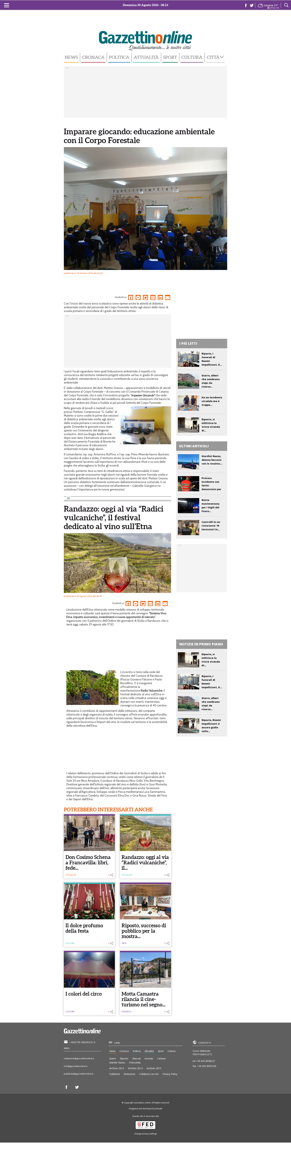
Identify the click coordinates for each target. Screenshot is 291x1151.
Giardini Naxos (117, 1062)
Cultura (191, 57)
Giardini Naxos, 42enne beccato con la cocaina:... (212, 460)
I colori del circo (84, 994)
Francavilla (135, 1062)
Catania (161, 1058)
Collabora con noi (148, 1074)
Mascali (136, 1058)
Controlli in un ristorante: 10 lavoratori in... (211, 525)
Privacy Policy (170, 1074)
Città (213, 57)
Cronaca (93, 57)
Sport (170, 57)
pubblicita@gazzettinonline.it (78, 1073)
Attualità (146, 57)
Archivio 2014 (135, 1068)
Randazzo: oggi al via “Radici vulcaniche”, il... (145, 862)
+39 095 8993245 (206, 1066)
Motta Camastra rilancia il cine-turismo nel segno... (143, 999)
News (71, 57)
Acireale (149, 1058)
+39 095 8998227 (205, 1061)
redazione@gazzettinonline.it (79, 1058)
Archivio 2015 (154, 1068)
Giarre (112, 1058)
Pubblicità (114, 1074)
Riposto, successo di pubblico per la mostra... (144, 931)
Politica (119, 57)
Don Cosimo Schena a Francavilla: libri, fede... (88, 862)
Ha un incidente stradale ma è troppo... (212, 401)
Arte (124, 943)
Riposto (124, 1058)
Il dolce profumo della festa (84, 928)
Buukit (159, 1108)
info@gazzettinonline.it (75, 1066)
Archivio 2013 (116, 1068)
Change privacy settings (145, 1133)
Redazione (129, 1074)
